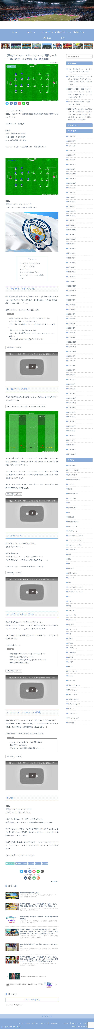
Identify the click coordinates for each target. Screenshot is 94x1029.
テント (70, 601)
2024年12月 (72, 230)
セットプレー (72, 694)
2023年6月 (71, 314)
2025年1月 (71, 225)
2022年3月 (71, 384)
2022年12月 (72, 342)
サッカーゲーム (73, 521)
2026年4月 (71, 155)
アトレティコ (72, 713)
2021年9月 (71, 412)
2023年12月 (72, 286)
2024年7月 (71, 253)
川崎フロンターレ (74, 685)
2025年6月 (71, 202)
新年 (69, 559)
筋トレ (70, 489)
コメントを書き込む (32, 1000)
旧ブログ (71, 568)
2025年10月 (72, 183)
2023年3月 (71, 328)
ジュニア (71, 708)
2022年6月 (71, 370)
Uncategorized (73, 493)
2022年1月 (71, 393)
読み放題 (71, 722)
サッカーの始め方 (74, 479)
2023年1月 (71, 337)
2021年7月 (71, 421)
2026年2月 (71, 164)
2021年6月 (71, 426)
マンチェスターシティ (75, 587)
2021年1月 (71, 449)
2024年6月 (71, 258)
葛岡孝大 (31, 863)
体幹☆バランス (76, 1023)
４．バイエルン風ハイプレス (29, 272)
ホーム (21, 1023)
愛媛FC (70, 643)
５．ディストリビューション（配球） (31, 275)
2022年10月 (72, 351)
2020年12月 (72, 454)
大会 (69, 596)
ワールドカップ (73, 718)
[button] (90, 56)
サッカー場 (72, 615)
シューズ (71, 578)
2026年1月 (71, 169)
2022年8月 (71, 361)
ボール (70, 563)
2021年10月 (72, 407)
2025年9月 (71, 188)
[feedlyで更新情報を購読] (34, 878)
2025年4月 (71, 211)
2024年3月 (71, 272)
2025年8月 (71, 192)
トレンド (71, 484)
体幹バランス (72, 475)
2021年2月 (71, 445)
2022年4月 (71, 379)
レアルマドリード (74, 704)
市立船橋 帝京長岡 (22, 863)
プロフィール (72, 531)
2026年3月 (71, 160)
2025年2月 (71, 220)
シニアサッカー (73, 648)
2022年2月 (71, 389)
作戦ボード (72, 620)
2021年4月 (71, 435)
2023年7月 (71, 309)
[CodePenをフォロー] (29, 878)
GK (69, 503)
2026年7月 (71, 141)
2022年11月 (72, 347)
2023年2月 (71, 332)
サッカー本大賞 (73, 470)
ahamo (70, 676)
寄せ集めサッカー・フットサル (60, 1023)
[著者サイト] (25, 878)
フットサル (72, 498)
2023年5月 (71, 319)
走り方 (70, 666)
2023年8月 (71, 304)
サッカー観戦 (72, 465)
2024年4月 (71, 267)
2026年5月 (71, 150)
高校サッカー (10, 863)
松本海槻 (45, 863)
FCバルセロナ (73, 690)
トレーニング (72, 629)
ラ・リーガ (72, 610)
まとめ (21, 278)
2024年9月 (71, 244)
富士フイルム (72, 573)
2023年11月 (72, 290)
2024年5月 (71, 262)
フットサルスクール (41, 1023)
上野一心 (38, 863)
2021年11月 (72, 403)
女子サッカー (72, 507)
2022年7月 (71, 365)
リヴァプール (72, 671)
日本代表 (71, 517)
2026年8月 (71, 136)
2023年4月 (71, 323)
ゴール (70, 638)
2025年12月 (72, 174)
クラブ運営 (72, 680)
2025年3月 (71, 216)
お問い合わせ (87, 1023)
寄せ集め (71, 624)
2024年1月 (71, 281)
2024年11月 (72, 234)
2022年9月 (71, 356)
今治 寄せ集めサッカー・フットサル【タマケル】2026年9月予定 (80, 70)
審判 (69, 582)
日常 (69, 554)
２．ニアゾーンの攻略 (26, 266)
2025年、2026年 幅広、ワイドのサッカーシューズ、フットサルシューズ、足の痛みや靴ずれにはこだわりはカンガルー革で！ (80, 93)
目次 (29, 259)
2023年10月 (72, 295)
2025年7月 (71, 197)
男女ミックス (72, 526)
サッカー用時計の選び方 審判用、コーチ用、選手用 (80, 103)
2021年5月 (71, 431)
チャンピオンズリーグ (75, 535)
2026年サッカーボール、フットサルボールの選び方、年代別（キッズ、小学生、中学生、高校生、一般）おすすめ (80, 80)
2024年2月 (71, 276)
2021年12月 (72, 398)
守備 (69, 634)
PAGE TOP (47, 1016)
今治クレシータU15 (74, 545)
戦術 (69, 606)
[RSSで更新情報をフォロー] (38, 878)
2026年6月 (71, 146)
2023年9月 (71, 300)
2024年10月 (72, 239)
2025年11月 (72, 178)
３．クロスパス (24, 269)
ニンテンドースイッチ (75, 540)
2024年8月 (71, 248)
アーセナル (72, 652)
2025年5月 (71, 206)
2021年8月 (71, 417)
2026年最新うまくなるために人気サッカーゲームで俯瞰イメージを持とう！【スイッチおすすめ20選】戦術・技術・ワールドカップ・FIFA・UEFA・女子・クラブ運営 (80, 114)
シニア (70, 662)
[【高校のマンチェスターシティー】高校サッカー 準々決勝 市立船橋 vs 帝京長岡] (15, 103)
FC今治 (70, 657)
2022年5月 (71, 375)
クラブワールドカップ (75, 592)
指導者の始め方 (73, 699)
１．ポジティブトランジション (29, 263)
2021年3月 (71, 440)
